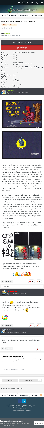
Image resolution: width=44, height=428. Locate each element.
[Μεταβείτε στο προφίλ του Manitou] (4, 331)
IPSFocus (17, 405)
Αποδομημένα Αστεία (9, 307)
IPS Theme (10, 405)
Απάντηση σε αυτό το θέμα (22, 42)
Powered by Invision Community (22, 410)
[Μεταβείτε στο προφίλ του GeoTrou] (4, 92)
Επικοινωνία (25, 407)
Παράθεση (8, 281)
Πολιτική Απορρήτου (14, 407)
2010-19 (17, 35)
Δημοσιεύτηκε (17, 93)
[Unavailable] (22, 245)
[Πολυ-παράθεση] (2, 281)
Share (11, 380)
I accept (40, 423)
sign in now (5, 361)
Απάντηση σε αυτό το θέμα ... (15, 369)
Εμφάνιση (32, 405)
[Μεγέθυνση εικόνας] (22, 114)
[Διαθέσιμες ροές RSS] (41, 395)
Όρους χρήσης (6, 425)
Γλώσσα (24, 405)
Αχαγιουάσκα (25, 305)
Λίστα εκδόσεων (27, 63)
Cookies (33, 407)
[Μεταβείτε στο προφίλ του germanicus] (4, 293)
